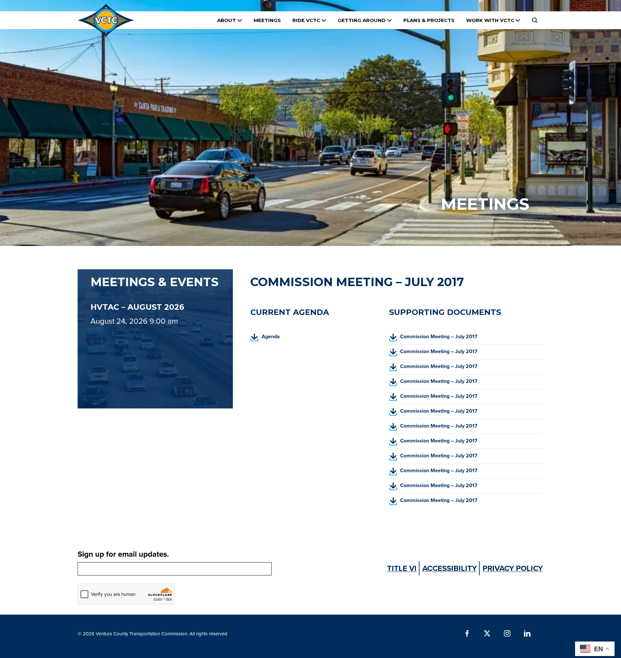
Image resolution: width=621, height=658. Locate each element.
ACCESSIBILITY (449, 568)
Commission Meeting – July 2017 (433, 338)
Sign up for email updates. (123, 554)
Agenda (265, 338)
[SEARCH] (534, 20)
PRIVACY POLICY (513, 568)
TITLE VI (402, 568)
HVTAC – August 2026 (137, 307)
